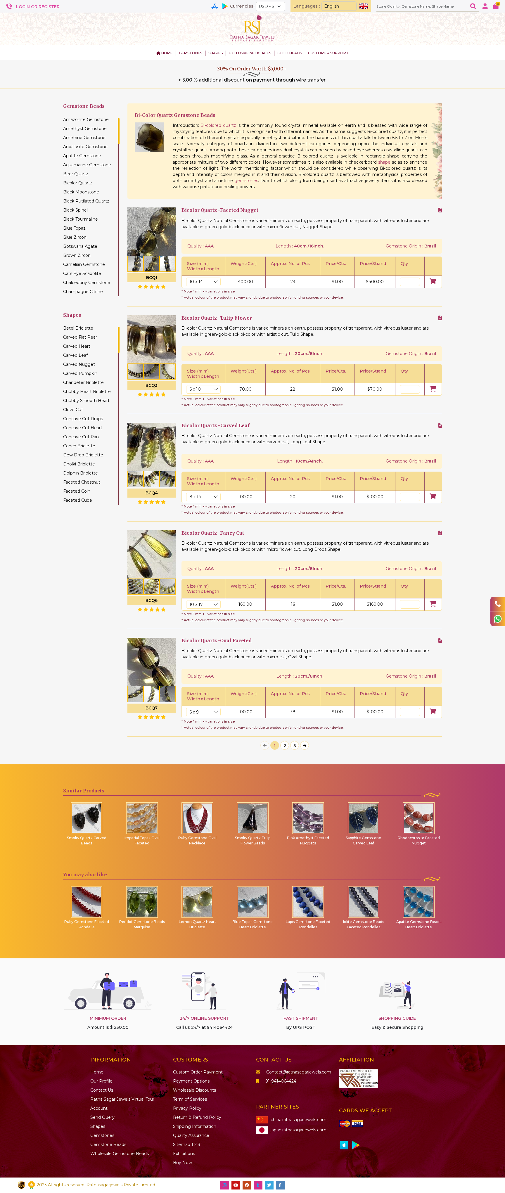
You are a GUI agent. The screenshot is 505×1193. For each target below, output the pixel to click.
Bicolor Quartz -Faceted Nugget (219, 210)
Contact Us (101, 1090)
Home (96, 1072)
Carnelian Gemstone (84, 264)
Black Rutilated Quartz (86, 201)
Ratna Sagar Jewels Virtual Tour (122, 1099)
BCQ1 (151, 277)
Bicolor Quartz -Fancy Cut (212, 533)
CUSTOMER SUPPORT (328, 53)
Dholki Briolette (79, 464)
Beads (108, 1144)
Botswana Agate (80, 246)
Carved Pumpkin (80, 373)
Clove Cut (73, 409)
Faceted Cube (77, 500)
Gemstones (102, 1135)
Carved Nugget (79, 364)
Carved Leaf (75, 355)
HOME (166, 53)
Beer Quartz (75, 173)
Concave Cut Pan (81, 436)
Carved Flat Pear (80, 337)
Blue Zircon (75, 237)
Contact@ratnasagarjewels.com (298, 1072)
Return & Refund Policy (197, 1117)
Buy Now (182, 1162)
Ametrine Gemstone (84, 137)
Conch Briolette (79, 446)
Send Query (102, 1117)
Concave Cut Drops (83, 418)
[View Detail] (440, 210)
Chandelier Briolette (83, 382)
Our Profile (101, 1081)
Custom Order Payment (198, 1072)
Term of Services (190, 1099)
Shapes (97, 1126)
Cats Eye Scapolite (82, 273)
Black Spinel (75, 210)
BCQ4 (152, 493)
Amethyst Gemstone (85, 128)
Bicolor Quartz (77, 183)
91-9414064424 (280, 1081)
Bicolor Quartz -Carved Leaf (215, 425)
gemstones (246, 180)
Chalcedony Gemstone (86, 282)
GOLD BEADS (289, 53)
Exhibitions (184, 1153)
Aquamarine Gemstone (87, 164)
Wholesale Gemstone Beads (119, 1153)
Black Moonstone (81, 192)
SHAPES (215, 53)
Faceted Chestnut (81, 482)
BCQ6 (152, 600)
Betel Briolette (78, 328)
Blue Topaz (74, 228)
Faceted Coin (76, 491)
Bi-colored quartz (218, 125)
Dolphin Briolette (80, 473)
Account (99, 1108)
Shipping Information (194, 1126)
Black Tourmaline (80, 219)
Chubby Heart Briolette (87, 391)
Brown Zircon (77, 255)
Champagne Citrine (83, 291)
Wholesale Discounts (194, 1090)
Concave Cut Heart (82, 427)
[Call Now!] (497, 604)
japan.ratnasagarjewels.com (298, 1130)
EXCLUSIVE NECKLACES (250, 53)
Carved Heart (76, 346)
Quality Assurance (191, 1135)
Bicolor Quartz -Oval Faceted (216, 640)
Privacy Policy (187, 1108)
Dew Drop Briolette (83, 455)
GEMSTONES (190, 53)
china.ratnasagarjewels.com (298, 1119)
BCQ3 (152, 385)
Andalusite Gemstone (85, 146)
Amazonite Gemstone (86, 119)
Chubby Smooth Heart (86, 400)
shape (384, 162)
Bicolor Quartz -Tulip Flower (216, 318)
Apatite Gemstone (82, 155)
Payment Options (191, 1081)
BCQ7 (152, 708)
